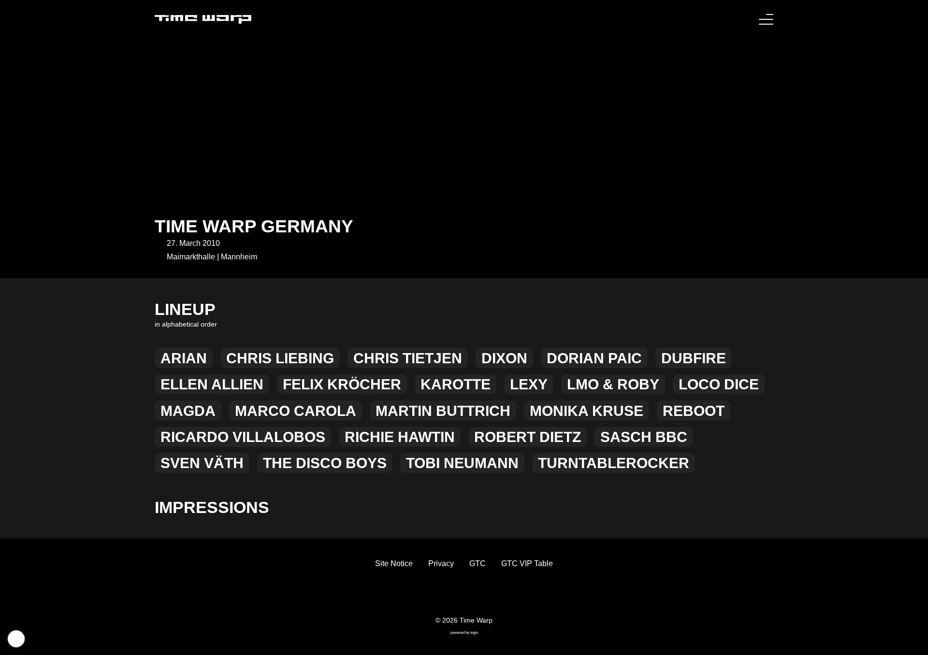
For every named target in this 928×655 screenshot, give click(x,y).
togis (474, 632)
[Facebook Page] (441, 595)
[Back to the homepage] (203, 19)
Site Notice (394, 563)
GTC (477, 563)
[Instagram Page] (471, 595)
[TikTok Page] (456, 595)
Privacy (441, 563)
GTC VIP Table (527, 563)
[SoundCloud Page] (487, 595)
